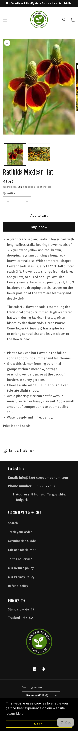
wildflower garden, (25, 374)
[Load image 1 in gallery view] (15, 154)
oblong (16, 334)
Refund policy (18, 586)
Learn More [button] (15, 713)
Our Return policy (21, 568)
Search (13, 523)
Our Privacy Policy (21, 577)
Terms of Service (20, 559)
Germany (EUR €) (37, 695)
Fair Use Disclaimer (22, 550)
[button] (5, 19)
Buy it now (39, 227)
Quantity (9, 193)
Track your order (20, 532)
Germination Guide (22, 541)
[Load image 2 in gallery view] (39, 154)
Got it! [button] (39, 723)
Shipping (22, 187)
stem (42, 293)
